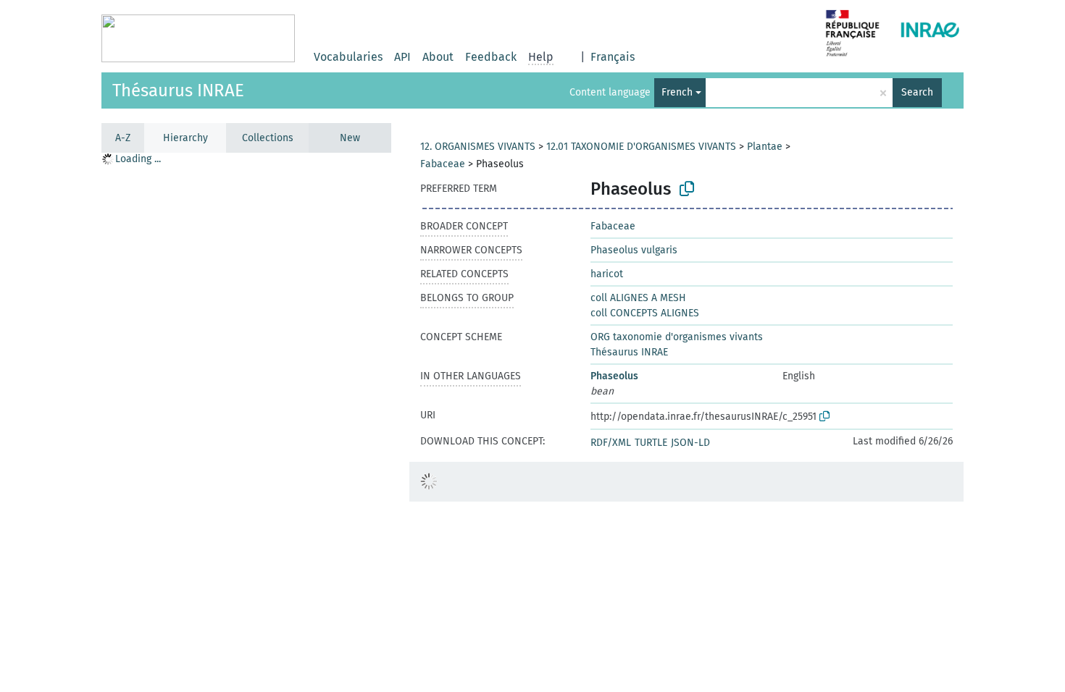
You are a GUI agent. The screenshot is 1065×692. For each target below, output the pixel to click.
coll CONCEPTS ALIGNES (644, 313)
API (402, 57)
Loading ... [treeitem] (138, 159)
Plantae (764, 146)
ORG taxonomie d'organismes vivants (676, 337)
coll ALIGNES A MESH (638, 298)
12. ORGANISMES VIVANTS (477, 146)
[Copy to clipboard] (687, 189)
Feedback (491, 57)
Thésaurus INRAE (178, 90)
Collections (267, 138)
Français (612, 57)
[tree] (246, 422)
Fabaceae (442, 164)
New (350, 138)
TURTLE (651, 442)
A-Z (122, 138)
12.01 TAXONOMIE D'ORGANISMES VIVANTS (641, 146)
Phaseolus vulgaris (633, 250)
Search (917, 92)
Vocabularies (348, 57)
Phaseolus (614, 376)
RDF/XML (610, 442)
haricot (606, 274)
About (438, 57)
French (677, 92)
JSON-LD (690, 442)
